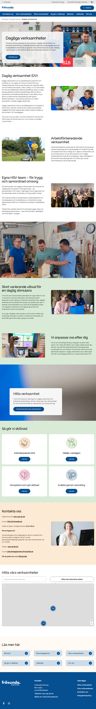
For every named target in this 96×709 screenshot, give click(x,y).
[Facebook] (4, 703)
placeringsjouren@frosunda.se (20, 552)
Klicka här (23, 556)
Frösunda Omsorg (15, 19)
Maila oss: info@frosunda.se (46, 697)
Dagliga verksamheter (29, 19)
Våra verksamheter (85, 688)
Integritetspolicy (84, 696)
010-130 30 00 (19, 517)
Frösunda (5, 19)
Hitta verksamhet (84, 685)
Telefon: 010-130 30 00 (43, 694)
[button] (92, 2)
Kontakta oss (82, 692)
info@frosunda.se (14, 521)
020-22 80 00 (13, 547)
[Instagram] (9, 703)
